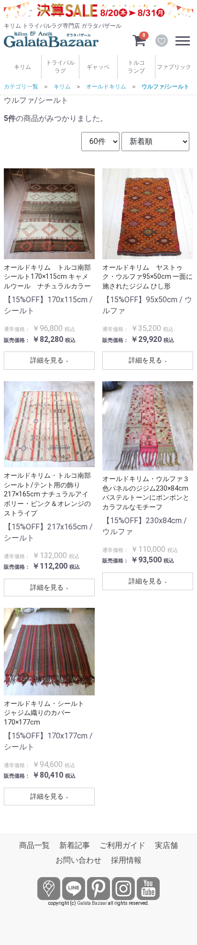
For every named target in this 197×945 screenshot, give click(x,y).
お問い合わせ (78, 860)
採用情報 (126, 860)
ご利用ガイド (122, 845)
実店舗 (166, 845)
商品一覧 (34, 845)
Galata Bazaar (92, 903)
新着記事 (74, 845)
